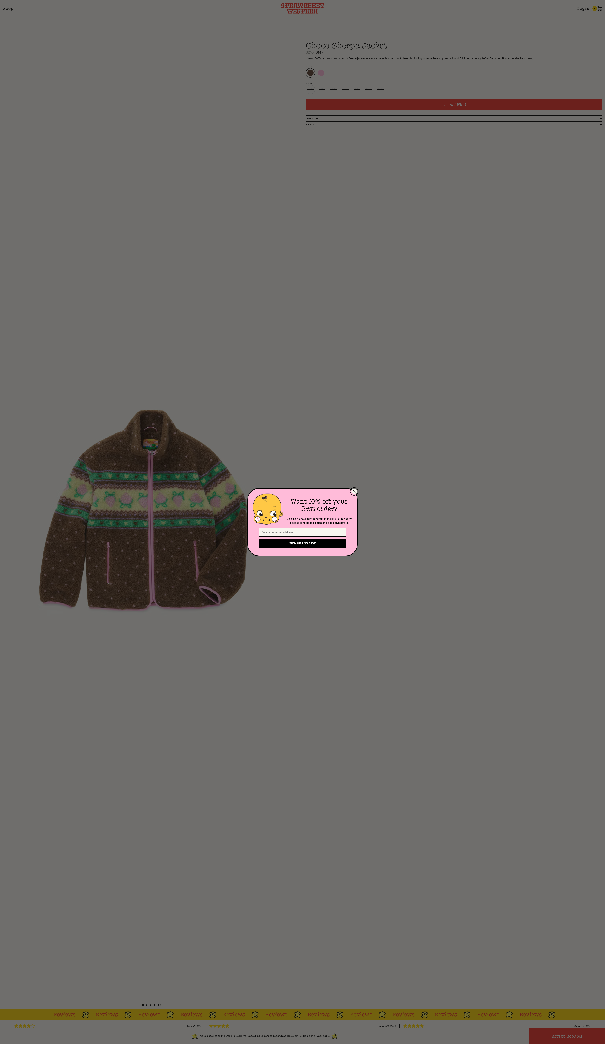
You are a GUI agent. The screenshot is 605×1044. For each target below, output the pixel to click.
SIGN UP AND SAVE (302, 543)
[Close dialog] (354, 491)
